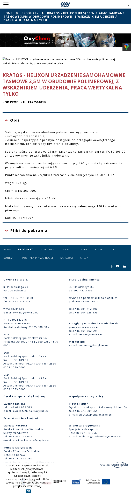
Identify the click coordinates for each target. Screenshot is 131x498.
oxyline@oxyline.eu (25, 312)
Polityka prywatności (37, 257)
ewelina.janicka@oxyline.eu (31, 410)
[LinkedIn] (125, 266)
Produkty (29, 13)
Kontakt (9, 257)
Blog (98, 249)
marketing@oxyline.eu (93, 345)
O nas (66, 249)
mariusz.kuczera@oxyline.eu (31, 440)
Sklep (84, 257)
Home (8, 13)
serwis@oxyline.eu (91, 334)
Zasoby (82, 249)
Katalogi (66, 257)
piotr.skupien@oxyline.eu (95, 414)
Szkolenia (47, 249)
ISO (112, 249)
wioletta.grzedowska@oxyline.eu (100, 436)
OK (28, 491)
